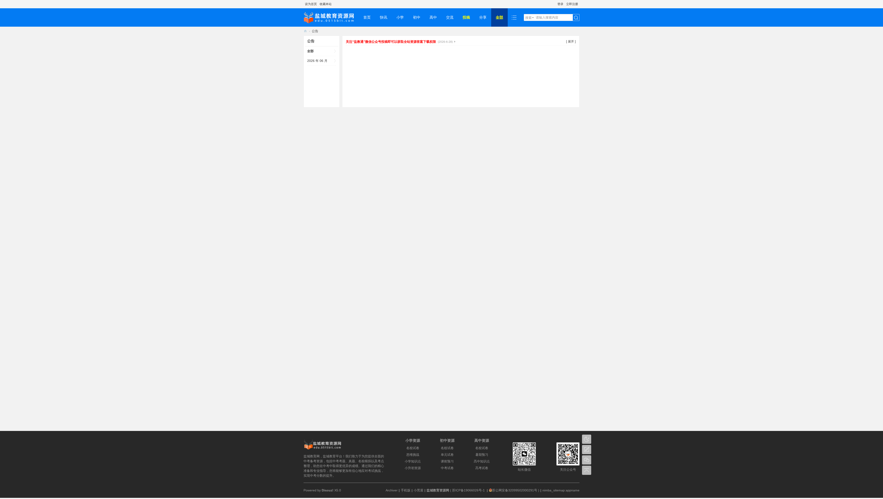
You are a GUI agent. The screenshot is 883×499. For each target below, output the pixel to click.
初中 (416, 17)
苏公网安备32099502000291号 (514, 490)
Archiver (392, 490)
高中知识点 (482, 461)
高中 (433, 17)
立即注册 (572, 4)
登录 (560, 4)
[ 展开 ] (571, 41)
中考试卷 (447, 468)
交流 (449, 17)
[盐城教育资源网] (331, 17)
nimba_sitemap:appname (560, 490)
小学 (400, 17)
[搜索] (576, 17)
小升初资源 (413, 468)
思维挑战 (412, 454)
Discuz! (327, 490)
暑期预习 (481, 454)
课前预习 (447, 461)
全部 (499, 17)
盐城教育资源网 (305, 31)
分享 (483, 17)
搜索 (528, 18)
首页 (367, 17)
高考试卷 (481, 468)
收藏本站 (326, 4)
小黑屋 (418, 490)
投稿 (466, 17)
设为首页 (311, 4)
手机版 (405, 490)
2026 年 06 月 (317, 61)
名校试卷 (412, 448)
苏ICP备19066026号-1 (469, 490)
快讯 (383, 17)
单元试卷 (447, 454)
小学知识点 (413, 461)
